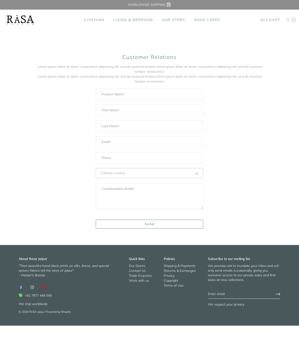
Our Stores (137, 266)
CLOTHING (94, 20)
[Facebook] (21, 287)
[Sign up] (278, 294)
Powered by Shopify (58, 311)
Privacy (169, 275)
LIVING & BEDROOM (133, 20)
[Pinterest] (43, 287)
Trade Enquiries (140, 275)
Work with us (139, 280)
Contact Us (137, 271)
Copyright (171, 280)
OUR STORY (173, 20)
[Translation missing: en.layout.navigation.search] (288, 20)
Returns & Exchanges (180, 271)
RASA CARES (207, 20)
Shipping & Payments (180, 266)
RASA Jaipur (37, 311)
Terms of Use (174, 285)
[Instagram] (32, 287)
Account (270, 20)
